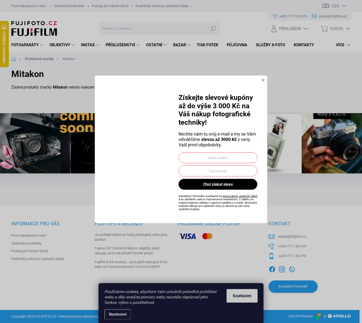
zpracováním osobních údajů (240, 196)
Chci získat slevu (218, 184)
